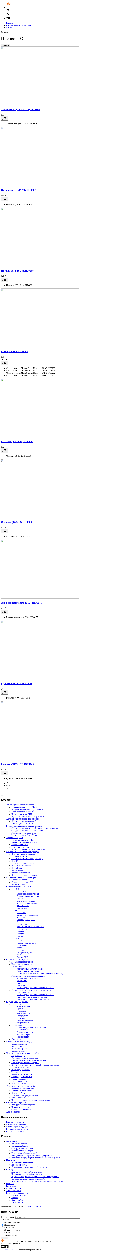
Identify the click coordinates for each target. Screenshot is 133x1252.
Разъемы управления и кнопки (30, 927)
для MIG (15, 889)
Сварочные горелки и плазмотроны (22, 877)
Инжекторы (22, 980)
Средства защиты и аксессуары (20, 1041)
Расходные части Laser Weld (23, 833)
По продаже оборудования (23, 1162)
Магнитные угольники (21, 1074)
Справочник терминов (16, 1124)
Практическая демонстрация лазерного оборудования (35, 1176)
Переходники (23, 924)
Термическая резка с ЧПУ (22, 840)
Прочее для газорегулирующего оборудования (31, 1100)
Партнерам (11, 1160)
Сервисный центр (12, 1230)
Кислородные (23, 1011)
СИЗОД (14, 861)
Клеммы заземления (20, 1067)
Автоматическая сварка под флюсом (22, 819)
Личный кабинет (13, 1190)
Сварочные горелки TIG (22, 882)
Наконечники (23, 992)
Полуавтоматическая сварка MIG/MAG (28, 809)
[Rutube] (7, 1247)
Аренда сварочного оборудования (26, 1172)
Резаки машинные (19, 844)
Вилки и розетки (18, 1084)
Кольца (20, 922)
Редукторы (16, 1004)
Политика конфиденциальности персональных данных (35, 1158)
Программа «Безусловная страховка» (27, 816)
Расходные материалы (16, 1102)
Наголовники (17, 870)
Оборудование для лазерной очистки (27, 830)
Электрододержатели (20, 1070)
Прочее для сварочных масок (24, 875)
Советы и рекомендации (17, 1127)
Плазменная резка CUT (21, 814)
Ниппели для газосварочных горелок (33, 999)
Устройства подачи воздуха (23, 863)
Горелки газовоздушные (22, 962)
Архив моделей (13, 1112)
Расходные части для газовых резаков (28, 976)
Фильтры (5, 45)
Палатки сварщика (19, 1048)
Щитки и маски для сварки (23, 854)
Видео (7, 1233)
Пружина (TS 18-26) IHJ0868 (17, 270)
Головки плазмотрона (26, 943)
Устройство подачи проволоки (24, 1058)
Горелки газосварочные (21, 964)
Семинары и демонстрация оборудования (29, 1167)
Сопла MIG (22, 891)
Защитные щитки (19, 856)
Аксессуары (16, 1046)
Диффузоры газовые (26, 901)
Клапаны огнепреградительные (25, 1095)
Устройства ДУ (18, 1055)
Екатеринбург (17, 1200)
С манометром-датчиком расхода (31, 1027)
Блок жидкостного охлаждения (25, 1062)
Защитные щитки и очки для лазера (27, 859)
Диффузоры (22, 945)
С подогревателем (25, 1032)
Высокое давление (25, 1020)
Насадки (20, 950)
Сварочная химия (19, 1051)
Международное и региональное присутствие (31, 1155)
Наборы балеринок (25, 952)
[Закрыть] (2, 795)
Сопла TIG (21, 912)
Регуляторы (16, 1025)
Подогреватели (23, 1037)
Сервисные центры (14, 1188)
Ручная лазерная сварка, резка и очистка (24, 826)
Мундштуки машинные (21, 847)
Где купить (11, 1186)
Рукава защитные (19, 1081)
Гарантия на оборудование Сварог (26, 1153)
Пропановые (22, 1009)
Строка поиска (8, 1217)
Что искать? (6, 1220)
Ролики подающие (19, 1079)
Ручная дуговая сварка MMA (24, 807)
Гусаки (20, 898)
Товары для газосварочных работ (21, 1086)
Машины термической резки (24, 842)
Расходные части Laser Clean (24, 835)
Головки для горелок (26, 919)
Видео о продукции (15, 1122)
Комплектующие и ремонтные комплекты (35, 987)
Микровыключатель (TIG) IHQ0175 (21, 602)
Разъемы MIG (23, 905)
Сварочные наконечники (28, 894)
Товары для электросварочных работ (22, 1053)
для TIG (9, 28)
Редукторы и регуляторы (17, 1002)
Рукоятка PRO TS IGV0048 (16, 683)
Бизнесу (9, 1169)
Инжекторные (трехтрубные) (29, 971)
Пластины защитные (20, 873)
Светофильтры (17, 868)
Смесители (16, 1039)
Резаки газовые (18, 966)
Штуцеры (21, 934)
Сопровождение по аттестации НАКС (28, 1179)
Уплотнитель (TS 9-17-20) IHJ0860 (20, 109)
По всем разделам (12, 1222)
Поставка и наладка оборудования (26, 1174)
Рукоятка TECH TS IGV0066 (17, 764)
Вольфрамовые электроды (23, 1105)
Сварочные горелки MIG (22, 880)
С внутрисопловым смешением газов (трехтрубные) (40, 973)
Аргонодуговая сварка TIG (23, 812)
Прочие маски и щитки (21, 866)
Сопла (19, 941)
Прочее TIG (22, 936)
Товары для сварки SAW (22, 823)
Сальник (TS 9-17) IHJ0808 (16, 522)
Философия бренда (19, 1146)
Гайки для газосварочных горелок (32, 997)
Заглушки (21, 917)
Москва (14, 1198)
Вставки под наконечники (28, 896)
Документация (10, 1235)
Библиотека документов (17, 1129)
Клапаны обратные (19, 1093)
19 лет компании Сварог (22, 1151)
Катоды (20, 948)
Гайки (19, 983)
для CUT (15, 938)
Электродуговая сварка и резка (20, 805)
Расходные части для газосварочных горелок (31, 990)
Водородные (22, 1016)
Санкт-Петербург (19, 1195)
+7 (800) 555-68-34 (33, 1207)
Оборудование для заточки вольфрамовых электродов (35, 1065)
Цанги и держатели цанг (28, 915)
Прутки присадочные (21, 1107)
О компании (11, 1141)
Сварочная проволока (21, 1109)
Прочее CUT (22, 957)
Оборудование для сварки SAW (25, 821)
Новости (10, 1183)
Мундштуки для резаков (27, 978)
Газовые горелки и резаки (17, 959)
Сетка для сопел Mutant (14, 351)
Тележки (15, 1072)
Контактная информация (17, 1193)
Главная (9, 23)
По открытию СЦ (19, 1165)
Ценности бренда (19, 1144)
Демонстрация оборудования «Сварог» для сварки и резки (37, 1181)
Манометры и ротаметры (22, 1088)
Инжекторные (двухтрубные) (30, 969)
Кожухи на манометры (21, 1091)
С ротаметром (23, 1030)
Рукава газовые (18, 1098)
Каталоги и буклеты (15, 1131)
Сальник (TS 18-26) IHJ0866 (17, 441)
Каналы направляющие (27, 903)
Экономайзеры (23, 1034)
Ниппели (21, 985)
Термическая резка (14, 837)
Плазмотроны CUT (19, 884)
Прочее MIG (22, 908)
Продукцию (9, 1225)
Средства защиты (19, 1044)
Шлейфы (21, 931)
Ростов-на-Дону (18, 1202)
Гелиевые (21, 1018)
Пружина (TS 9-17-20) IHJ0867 (18, 190)
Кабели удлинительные (21, 1077)
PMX (19, 955)
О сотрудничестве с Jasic (22, 1148)
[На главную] (16, 5)
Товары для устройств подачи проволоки (29, 1060)
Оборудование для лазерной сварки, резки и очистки (34, 828)
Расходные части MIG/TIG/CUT (20, 25)
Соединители (23, 929)
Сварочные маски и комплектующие (22, 852)
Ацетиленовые (23, 1013)
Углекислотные (23, 1006)
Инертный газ (23, 1023)
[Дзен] (3, 1247)
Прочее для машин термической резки (28, 849)
